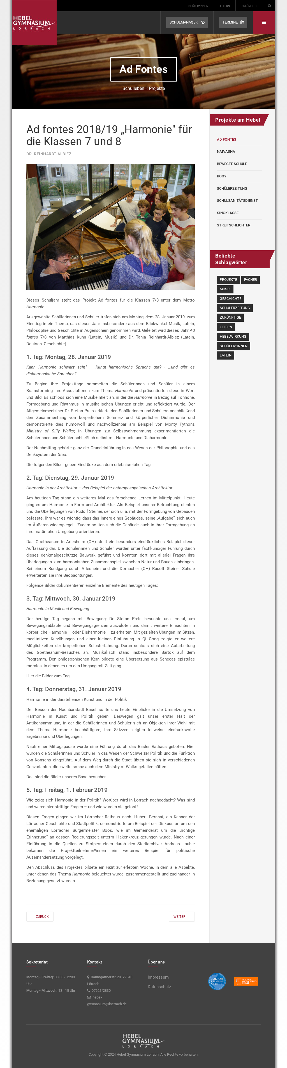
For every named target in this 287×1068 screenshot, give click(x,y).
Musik (225, 289)
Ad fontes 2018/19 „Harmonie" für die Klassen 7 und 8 (109, 135)
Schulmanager (184, 22)
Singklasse (228, 213)
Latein (226, 355)
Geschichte (230, 298)
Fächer (250, 279)
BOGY (221, 176)
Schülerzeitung (232, 188)
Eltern (225, 6)
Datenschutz (159, 986)
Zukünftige (250, 6)
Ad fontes (226, 139)
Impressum (158, 977)
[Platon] (34, 22)
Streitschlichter (233, 225)
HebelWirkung (233, 336)
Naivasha (226, 151)
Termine (230, 22)
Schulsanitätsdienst (237, 200)
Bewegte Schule (232, 164)
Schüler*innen (197, 6)
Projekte (228, 279)
